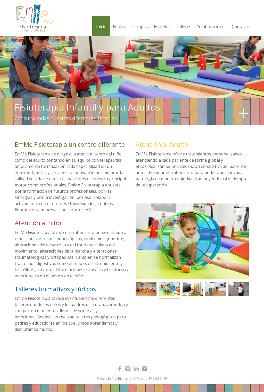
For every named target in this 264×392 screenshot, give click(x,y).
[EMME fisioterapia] (33, 18)
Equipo (119, 26)
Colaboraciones (211, 26)
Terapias (140, 26)
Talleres (183, 26)
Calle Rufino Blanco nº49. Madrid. (124, 378)
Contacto (240, 26)
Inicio (101, 26)
